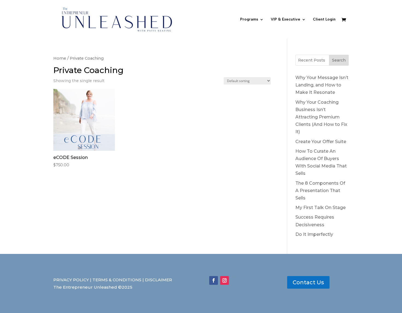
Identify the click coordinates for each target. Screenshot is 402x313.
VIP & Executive (285, 20)
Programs (249, 20)
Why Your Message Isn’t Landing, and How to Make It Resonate (321, 85)
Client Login (324, 20)
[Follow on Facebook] (213, 280)
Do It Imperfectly (314, 234)
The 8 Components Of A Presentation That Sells (320, 191)
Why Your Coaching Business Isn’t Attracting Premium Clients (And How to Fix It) (321, 117)
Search (339, 60)
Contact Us (308, 282)
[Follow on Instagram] (224, 280)
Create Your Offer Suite (320, 141)
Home (59, 58)
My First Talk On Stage (320, 207)
